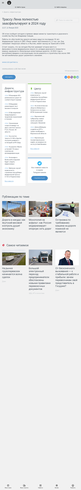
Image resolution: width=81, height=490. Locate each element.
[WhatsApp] (74, 77)
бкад (19, 68)
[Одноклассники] (69, 77)
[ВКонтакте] (66, 77)
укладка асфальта (7, 68)
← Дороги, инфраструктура (11, 12)
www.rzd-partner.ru (10, 62)
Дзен (4, 281)
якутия (23, 68)
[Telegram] (77, 77)
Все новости (9, 181)
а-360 (16, 68)
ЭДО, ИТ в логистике (36, 293)
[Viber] (71, 77)
